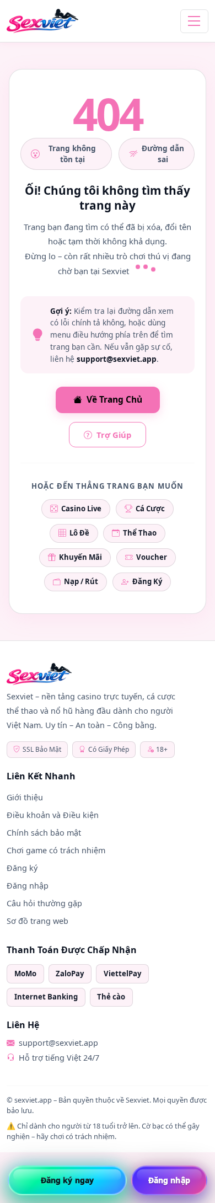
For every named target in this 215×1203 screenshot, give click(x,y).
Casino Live (81, 509)
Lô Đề (79, 533)
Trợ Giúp (113, 434)
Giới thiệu (25, 797)
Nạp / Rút (81, 581)
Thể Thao (140, 533)
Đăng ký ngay (67, 1180)
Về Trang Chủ (114, 399)
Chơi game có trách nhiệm (56, 850)
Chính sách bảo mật (44, 832)
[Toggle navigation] (194, 21)
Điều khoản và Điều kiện (53, 815)
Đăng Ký (147, 581)
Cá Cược (150, 509)
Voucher (151, 557)
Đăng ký (22, 868)
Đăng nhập (28, 885)
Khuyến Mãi (80, 557)
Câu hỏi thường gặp (44, 903)
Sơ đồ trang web (37, 921)
